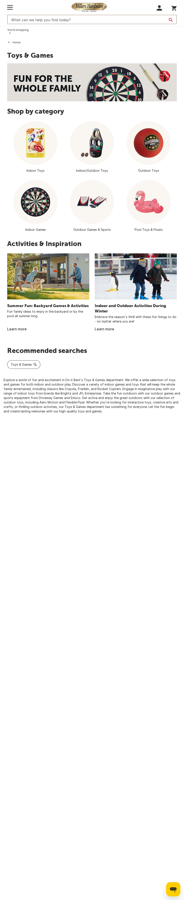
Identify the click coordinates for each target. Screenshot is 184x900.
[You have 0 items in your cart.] (174, 7)
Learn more (17, 329)
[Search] (171, 20)
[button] (159, 8)
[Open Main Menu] (10, 7)
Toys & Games (21, 364)
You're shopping (17, 30)
